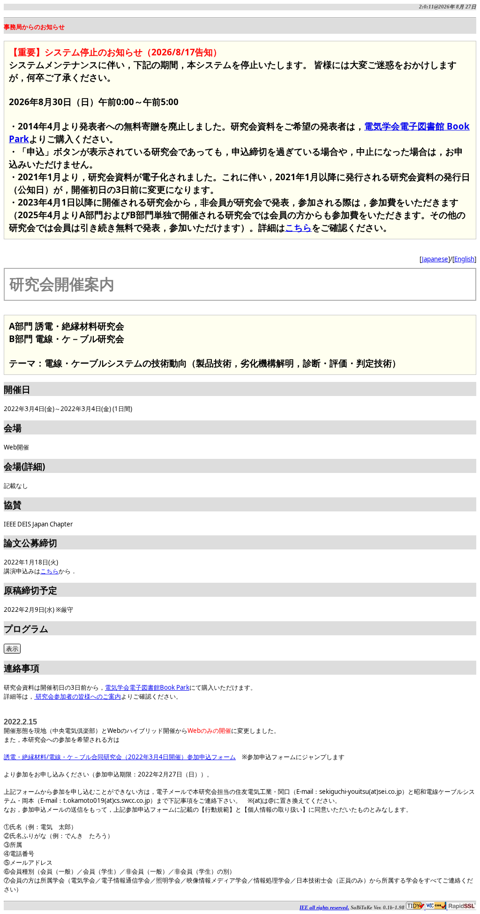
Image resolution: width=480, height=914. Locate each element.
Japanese (435, 259)
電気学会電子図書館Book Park (147, 687)
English (464, 259)
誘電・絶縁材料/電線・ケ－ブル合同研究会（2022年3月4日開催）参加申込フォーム (120, 757)
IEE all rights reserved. (324, 907)
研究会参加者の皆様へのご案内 (77, 696)
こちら (298, 227)
